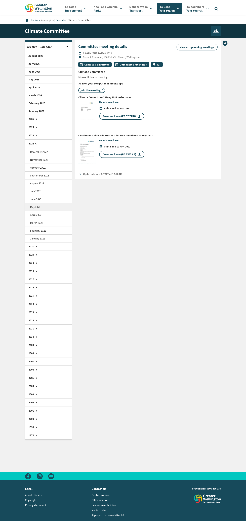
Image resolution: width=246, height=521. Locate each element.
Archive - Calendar (39, 47)
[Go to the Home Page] (207, 499)
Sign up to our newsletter (108, 515)
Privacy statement (35, 505)
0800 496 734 (214, 488)
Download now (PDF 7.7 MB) (122, 116)
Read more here (108, 102)
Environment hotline (104, 505)
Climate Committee (96, 64)
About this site (33, 495)
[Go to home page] (38, 7)
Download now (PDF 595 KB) (122, 154)
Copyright (31, 500)
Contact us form (101, 495)
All (158, 64)
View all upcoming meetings (197, 47)
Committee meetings (133, 64)
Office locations (100, 500)
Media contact (100, 510)
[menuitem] (75, 8)
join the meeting (91, 90)
